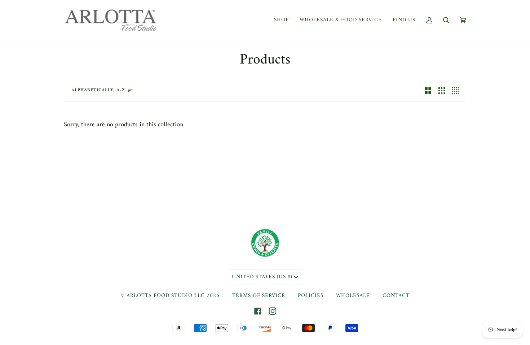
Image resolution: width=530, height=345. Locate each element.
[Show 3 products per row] (442, 90)
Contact (396, 296)
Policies (310, 296)
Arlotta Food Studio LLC (166, 296)
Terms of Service (258, 296)
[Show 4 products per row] (457, 90)
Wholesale (353, 296)
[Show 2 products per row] (428, 90)
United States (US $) (262, 277)
